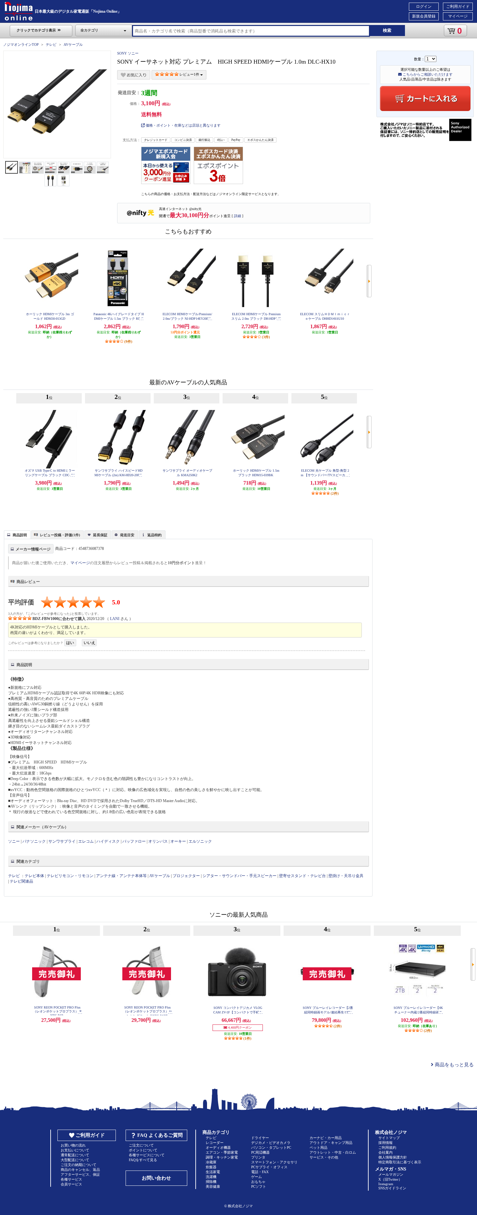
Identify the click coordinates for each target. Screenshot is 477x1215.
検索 (387, 30)
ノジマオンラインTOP (21, 44)
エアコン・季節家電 (222, 1152)
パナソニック (34, 841)
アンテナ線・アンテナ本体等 (121, 876)
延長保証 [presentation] (100, 535)
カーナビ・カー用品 (326, 1138)
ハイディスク (108, 841)
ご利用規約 (387, 1147)
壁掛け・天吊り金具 (345, 876)
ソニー (14, 841)
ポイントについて (143, 1150)
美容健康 (213, 1186)
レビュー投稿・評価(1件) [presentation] (60, 535)
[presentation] (16, 534)
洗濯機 (211, 1177)
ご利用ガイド (458, 6)
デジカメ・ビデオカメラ (270, 1143)
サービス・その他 (324, 1157)
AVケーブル (73, 44)
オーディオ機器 (218, 1147)
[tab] (17, 534)
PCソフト (258, 1186)
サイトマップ (389, 1138)
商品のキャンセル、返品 (80, 1170)
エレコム (86, 841)
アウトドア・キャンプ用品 (331, 1143)
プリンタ (258, 1157)
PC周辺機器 (260, 1152)
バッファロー (134, 841)
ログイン (424, 6)
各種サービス (71, 1179)
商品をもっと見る (454, 1064)
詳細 (237, 216)
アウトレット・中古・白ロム (333, 1152)
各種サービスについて (147, 1155)
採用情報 (385, 1143)
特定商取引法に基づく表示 (399, 1162)
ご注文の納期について (78, 1165)
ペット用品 (318, 1147)
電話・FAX (260, 1172)
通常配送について (75, 1155)
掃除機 (211, 1182)
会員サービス (71, 1184)
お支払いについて (75, 1150)
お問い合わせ (156, 1178)
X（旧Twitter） (390, 1179)
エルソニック (200, 841)
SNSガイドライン (392, 1188)
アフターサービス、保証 (80, 1174)
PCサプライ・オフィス (269, 1167)
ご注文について (141, 1145)
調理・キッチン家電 (222, 1157)
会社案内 (385, 1152)
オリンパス (158, 841)
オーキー (178, 841)
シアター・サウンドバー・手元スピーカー (239, 876)
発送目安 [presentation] (127, 535)
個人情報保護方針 (392, 1157)
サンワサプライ (62, 841)
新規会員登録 (423, 16)
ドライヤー (260, 1138)
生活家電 (213, 1172)
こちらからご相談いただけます (427, 74)
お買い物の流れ (73, 1145)
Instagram (385, 1184)
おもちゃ (258, 1182)
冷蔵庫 (211, 1162)
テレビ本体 (34, 876)
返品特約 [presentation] (154, 535)
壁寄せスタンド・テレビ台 (302, 876)
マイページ (458, 16)
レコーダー (215, 1143)
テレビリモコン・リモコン (70, 876)
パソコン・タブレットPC (271, 1147)
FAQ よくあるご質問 (160, 1135)
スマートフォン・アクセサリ (274, 1162)
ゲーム (256, 1177)
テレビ (51, 44)
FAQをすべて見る (143, 1160)
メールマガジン (390, 1174)
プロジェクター (186, 876)
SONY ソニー (128, 53)
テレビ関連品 (21, 881)
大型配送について (75, 1160)
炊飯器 (211, 1167)
